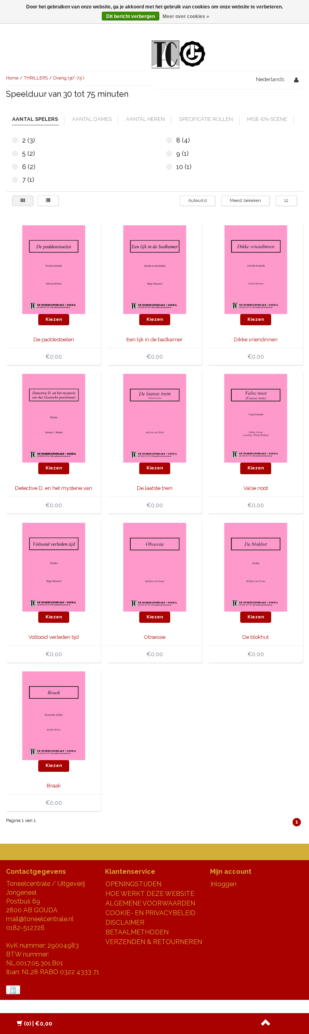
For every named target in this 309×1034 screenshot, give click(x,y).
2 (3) (15, 140)
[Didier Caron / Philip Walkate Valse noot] (255, 418)
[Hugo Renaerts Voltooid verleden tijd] (53, 567)
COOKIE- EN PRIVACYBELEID (150, 913)
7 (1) (15, 180)
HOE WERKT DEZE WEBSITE (149, 893)
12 (286, 200)
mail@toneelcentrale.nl (40, 919)
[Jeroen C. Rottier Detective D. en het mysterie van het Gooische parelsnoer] (53, 418)
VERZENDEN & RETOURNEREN (153, 942)
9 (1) (169, 154)
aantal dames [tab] (92, 119)
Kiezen (53, 319)
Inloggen (223, 884)
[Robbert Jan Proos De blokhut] (255, 567)
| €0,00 (38, 1023)
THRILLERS (36, 78)
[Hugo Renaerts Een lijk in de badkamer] (154, 269)
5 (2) (15, 154)
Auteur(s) (197, 200)
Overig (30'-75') (68, 78)
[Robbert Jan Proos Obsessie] (154, 567)
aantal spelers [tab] (35, 119)
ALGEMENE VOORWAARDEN (150, 903)
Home (12, 78)
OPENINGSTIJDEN (133, 884)
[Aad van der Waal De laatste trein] (154, 418)
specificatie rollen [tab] (206, 119)
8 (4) (169, 140)
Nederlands (270, 79)
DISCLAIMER (124, 922)
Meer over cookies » (186, 16)
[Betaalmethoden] (14, 990)
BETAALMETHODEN (137, 932)
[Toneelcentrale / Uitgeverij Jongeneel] (178, 45)
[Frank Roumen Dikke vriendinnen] (255, 269)
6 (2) (15, 167)
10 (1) (169, 167)
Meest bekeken (245, 200)
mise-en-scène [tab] (267, 119)
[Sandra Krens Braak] (53, 715)
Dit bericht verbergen (130, 16)
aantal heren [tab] (145, 119)
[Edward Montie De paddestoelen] (53, 269)
